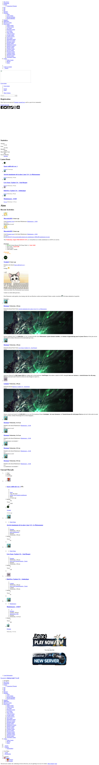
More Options (7, 93)
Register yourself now (19, 102)
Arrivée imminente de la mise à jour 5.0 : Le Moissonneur (22, 174)
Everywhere (4, 83)
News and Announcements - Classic (19, 561)
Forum (5, 88)
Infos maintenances (14, 532)
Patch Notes (13, 522)
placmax (6, 156)
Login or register (8, 66)
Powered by (10, 678)
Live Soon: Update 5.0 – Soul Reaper (15, 182)
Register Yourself (5, 105)
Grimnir (5, 193)
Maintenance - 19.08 (10, 199)
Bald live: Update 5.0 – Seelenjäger (15, 190)
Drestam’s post (10, 221)
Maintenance (13, 603)
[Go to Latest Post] (8, 507)
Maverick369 (8, 218)
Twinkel (5, 169)
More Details (51, 763)
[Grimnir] (5, 380)
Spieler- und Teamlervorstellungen (18, 495)
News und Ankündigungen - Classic (19, 586)
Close (55, 763)
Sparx (11, 492)
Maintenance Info (14, 614)
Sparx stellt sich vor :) (10, 166)
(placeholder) (10, 748)
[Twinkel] (5, 259)
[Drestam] (5, 303)
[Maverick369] (5, 215)
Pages (5, 90)
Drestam (5, 177)
